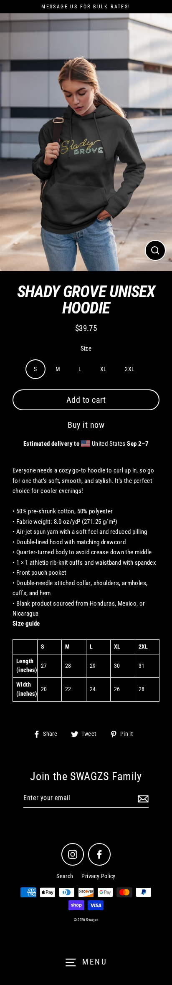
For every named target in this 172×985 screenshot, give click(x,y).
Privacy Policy (98, 876)
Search (64, 876)
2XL (129, 369)
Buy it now (86, 425)
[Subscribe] (142, 798)
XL (103, 369)
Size (86, 348)
